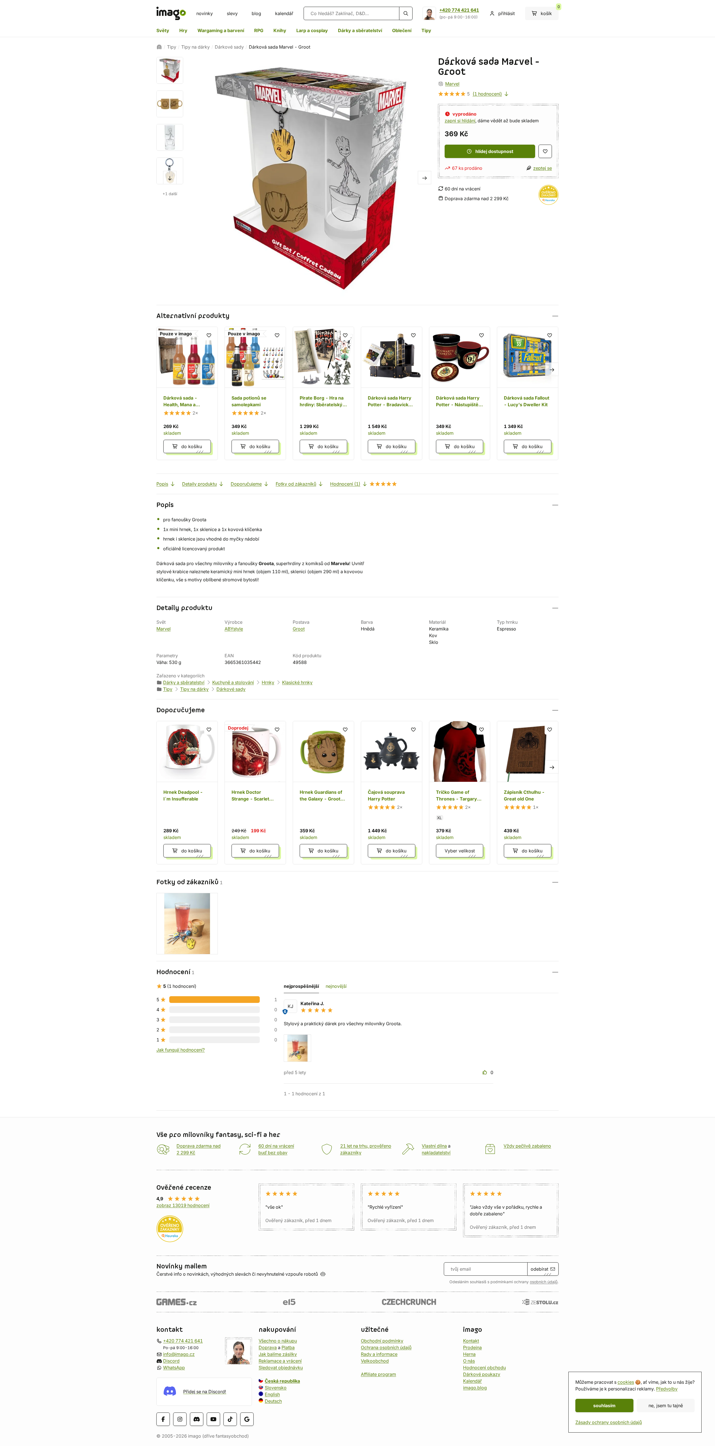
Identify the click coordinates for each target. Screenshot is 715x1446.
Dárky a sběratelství (360, 30)
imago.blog (475, 1387)
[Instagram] (180, 1419)
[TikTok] (230, 1419)
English (272, 1394)
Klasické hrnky (297, 682)
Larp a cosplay (312, 30)
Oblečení (401, 30)
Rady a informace (379, 1354)
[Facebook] (163, 1419)
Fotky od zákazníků (296, 484)
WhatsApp (174, 1367)
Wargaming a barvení (220, 30)
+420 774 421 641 (459, 10)
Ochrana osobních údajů (386, 1347)
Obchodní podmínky (382, 1341)
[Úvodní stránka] (159, 47)
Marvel (452, 84)
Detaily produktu (199, 484)
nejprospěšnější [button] (301, 986)
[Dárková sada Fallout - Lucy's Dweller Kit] (527, 393)
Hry (183, 30)
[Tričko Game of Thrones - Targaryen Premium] (459, 792)
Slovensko (276, 1387)
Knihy (279, 30)
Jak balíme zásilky (278, 1354)
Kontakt (471, 1341)
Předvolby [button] (667, 1389)
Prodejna (472, 1347)
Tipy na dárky (195, 47)
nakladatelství (436, 1152)
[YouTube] (213, 1419)
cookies (626, 1382)
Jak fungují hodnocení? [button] (180, 1050)
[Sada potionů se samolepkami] (255, 393)
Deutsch (273, 1401)
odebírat (539, 1269)
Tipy (426, 30)
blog (256, 13)
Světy (162, 30)
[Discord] (196, 1419)
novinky (204, 13)
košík (550, 11)
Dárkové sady (229, 47)
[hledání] (406, 13)
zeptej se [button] (542, 168)
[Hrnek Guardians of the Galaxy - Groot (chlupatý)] (323, 792)
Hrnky (268, 682)
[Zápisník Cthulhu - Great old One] (527, 792)
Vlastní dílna (434, 1146)
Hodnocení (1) (345, 484)
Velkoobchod (375, 1361)
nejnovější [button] (336, 986)
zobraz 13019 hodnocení (182, 1205)
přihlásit (506, 13)
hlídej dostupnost (494, 151)
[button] (357, 316)
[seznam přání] (545, 151)
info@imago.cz (179, 1354)
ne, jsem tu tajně (666, 1405)
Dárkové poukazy (481, 1374)
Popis (162, 484)
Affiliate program (378, 1374)
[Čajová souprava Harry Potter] (391, 792)
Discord (171, 1361)
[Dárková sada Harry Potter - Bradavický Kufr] (391, 393)
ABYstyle (234, 629)
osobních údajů (543, 1282)
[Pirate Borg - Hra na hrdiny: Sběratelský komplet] (323, 393)
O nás (469, 1361)
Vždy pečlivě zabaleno (527, 1146)
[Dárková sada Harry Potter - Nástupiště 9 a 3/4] (459, 393)
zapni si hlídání (460, 120)
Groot (299, 629)
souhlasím (604, 1405)
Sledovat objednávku (281, 1367)
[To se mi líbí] (485, 1072)
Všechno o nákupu (278, 1341)
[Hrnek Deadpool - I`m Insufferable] (187, 792)
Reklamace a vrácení (280, 1361)
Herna (469, 1354)
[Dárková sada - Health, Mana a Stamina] (187, 393)
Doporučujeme (246, 484)
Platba (288, 1347)
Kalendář (472, 1381)
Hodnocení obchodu (484, 1367)
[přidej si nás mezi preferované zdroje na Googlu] (247, 1419)
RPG (258, 30)
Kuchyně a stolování (233, 682)
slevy (232, 13)
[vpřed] (170, 177)
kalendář (284, 13)
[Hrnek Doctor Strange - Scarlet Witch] (255, 792)
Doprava (268, 1347)
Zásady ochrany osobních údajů (608, 1422)
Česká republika (282, 1381)
